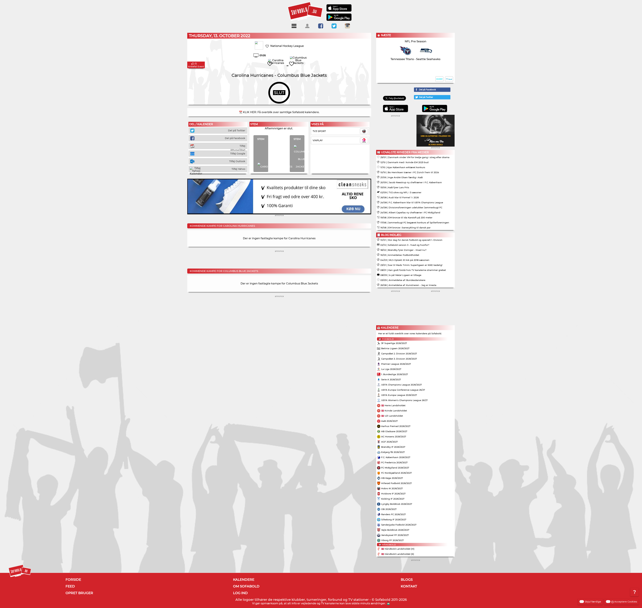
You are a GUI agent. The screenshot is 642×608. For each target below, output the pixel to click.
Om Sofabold (246, 586)
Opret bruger (79, 593)
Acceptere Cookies (625, 601)
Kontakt (409, 586)
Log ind (240, 593)
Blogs (407, 580)
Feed (70, 586)
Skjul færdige (593, 601)
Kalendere (243, 580)
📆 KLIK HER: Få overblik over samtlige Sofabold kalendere (279, 112)
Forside (73, 580)
